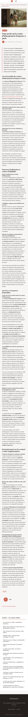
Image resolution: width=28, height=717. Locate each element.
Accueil (2, 4)
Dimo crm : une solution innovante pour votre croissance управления (13, 677)
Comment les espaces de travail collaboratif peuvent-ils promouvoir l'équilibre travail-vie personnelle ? (13, 668)
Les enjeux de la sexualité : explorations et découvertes (12, 623)
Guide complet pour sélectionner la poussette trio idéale (13, 654)
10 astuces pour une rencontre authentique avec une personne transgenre (14, 682)
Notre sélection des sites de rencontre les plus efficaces (13, 631)
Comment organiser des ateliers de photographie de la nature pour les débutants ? (13, 686)
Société (6, 4)
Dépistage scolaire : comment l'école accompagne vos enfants (11, 636)
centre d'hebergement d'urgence (13, 96)
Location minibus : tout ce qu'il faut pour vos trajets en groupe (13, 658)
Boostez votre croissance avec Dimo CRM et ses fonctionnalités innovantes (13, 627)
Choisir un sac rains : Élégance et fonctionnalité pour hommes (14, 640)
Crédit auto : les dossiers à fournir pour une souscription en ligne (13, 673)
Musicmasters (14, 698)
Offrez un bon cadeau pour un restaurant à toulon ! (12, 645)
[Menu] (16, 1)
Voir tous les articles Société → (9, 606)
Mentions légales (11, 709)
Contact (18, 709)
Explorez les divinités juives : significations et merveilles (13, 662)
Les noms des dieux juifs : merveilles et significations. (12, 649)
